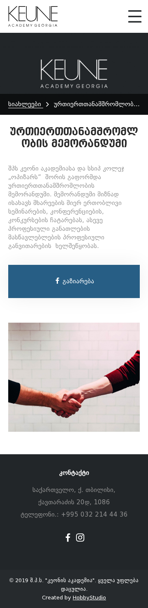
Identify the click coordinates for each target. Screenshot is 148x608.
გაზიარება (77, 281)
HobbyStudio (89, 597)
